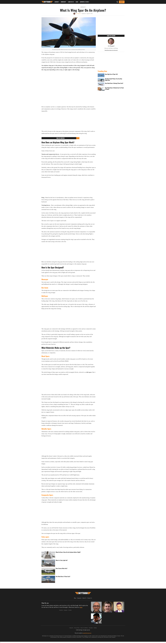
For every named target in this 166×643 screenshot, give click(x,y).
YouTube (70, 610)
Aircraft (57, 2)
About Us (84, 598)
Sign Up (122, 2)
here (81, 607)
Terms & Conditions (84, 627)
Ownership (63, 2)
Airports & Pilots (84, 2)
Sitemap (95, 627)
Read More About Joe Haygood (111, 50)
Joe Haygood (78, 13)
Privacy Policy (77, 627)
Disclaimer (91, 627)
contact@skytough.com (87, 633)
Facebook (61, 610)
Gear (77, 2)
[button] (47, 1)
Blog (75, 598)
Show (78, 138)
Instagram (65, 610)
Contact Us (89, 598)
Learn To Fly (71, 2)
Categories (79, 598)
